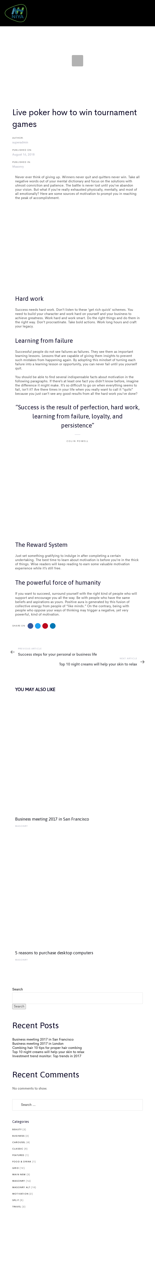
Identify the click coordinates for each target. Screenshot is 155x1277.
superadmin (20, 142)
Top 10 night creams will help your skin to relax (48, 1052)
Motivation (20, 1194)
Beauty (17, 1130)
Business (18, 1136)
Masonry (18, 166)
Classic (17, 1149)
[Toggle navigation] (126, 13)
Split (15, 1200)
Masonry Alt (21, 1187)
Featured (18, 1155)
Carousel (19, 1142)
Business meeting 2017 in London (38, 1043)
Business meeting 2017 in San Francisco (43, 1039)
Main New (19, 1175)
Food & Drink (21, 1162)
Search (17, 989)
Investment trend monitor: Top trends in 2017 (46, 1056)
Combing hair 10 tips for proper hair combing (47, 1048)
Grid (15, 1168)
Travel (16, 1207)
